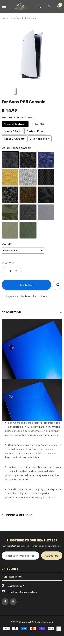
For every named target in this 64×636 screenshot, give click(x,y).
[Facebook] (5, 601)
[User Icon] (49, 6)
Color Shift (38, 124)
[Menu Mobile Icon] (4, 6)
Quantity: (8, 263)
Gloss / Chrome (14, 138)
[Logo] (21, 6)
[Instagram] (13, 601)
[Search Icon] (39, 6)
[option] (32, 53)
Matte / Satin (13, 131)
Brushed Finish (39, 138)
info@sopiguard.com (26, 591)
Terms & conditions (36, 296)
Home (5, 17)
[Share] (57, 285)
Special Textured (15, 124)
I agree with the (15, 296)
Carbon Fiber (35, 131)
